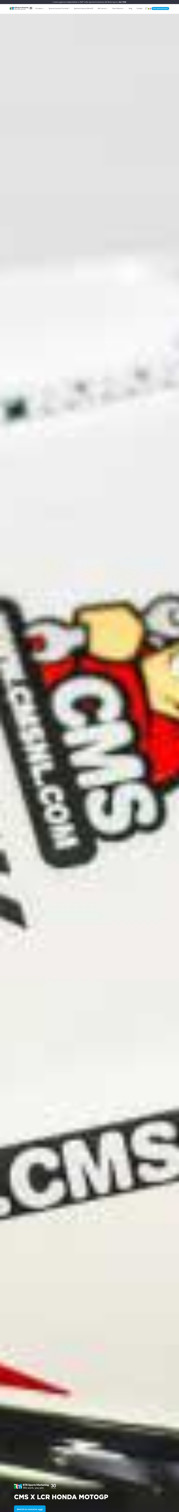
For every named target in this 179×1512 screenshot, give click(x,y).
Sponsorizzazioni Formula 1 (59, 8)
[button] (149, 8)
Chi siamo (39, 8)
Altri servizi (102, 8)
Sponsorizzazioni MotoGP (83, 8)
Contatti (139, 8)
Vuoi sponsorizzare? (160, 8)
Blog (130, 8)
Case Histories (117, 8)
